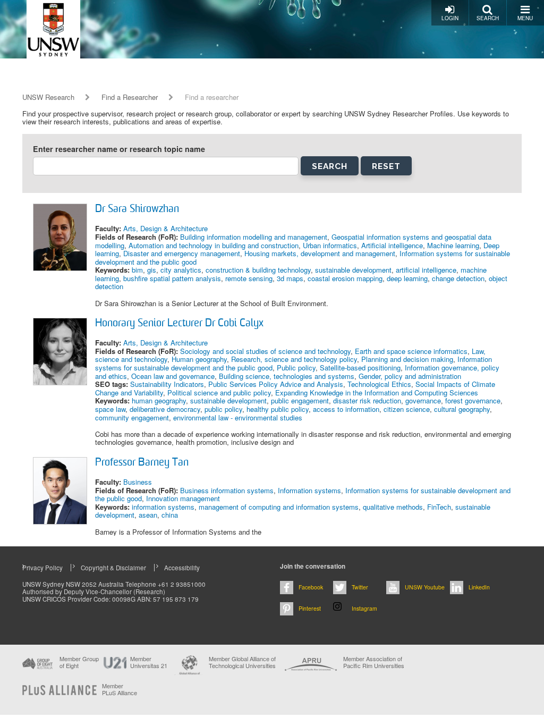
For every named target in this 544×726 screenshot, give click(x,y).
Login (449, 18)
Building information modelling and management (253, 237)
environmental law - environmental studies (237, 417)
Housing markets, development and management (319, 253)
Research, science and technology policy (294, 359)
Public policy (296, 367)
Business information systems (227, 490)
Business (137, 482)
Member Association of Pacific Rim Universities (373, 662)
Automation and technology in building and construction (214, 245)
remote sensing (249, 278)
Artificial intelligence (392, 245)
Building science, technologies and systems (286, 376)
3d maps (290, 278)
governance (423, 400)
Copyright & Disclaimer (113, 567)
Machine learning (453, 245)
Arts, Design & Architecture (165, 228)
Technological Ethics (379, 384)
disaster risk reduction (367, 400)
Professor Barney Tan (142, 463)
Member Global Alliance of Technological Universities (242, 662)
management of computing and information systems (279, 507)
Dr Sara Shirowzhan (137, 209)
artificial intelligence (426, 270)
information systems (163, 507)
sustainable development (353, 270)
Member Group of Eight (79, 662)
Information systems (309, 490)
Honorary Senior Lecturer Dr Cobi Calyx (179, 323)
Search (488, 18)
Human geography (199, 359)
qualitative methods (393, 507)
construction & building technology (258, 270)
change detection (458, 278)
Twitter (360, 587)
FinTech (439, 507)
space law (110, 409)
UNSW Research (48, 97)
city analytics (180, 270)
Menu (525, 18)
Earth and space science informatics (411, 351)
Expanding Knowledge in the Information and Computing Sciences (376, 392)
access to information (346, 409)
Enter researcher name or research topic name (119, 149)
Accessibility (182, 567)
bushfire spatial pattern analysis (172, 278)
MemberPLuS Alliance (119, 689)
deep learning (407, 278)
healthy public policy (277, 409)
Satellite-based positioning (360, 367)
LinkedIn (479, 587)
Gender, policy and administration (410, 376)
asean (148, 515)
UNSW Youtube (425, 587)
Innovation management (183, 498)
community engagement (132, 417)
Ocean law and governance (173, 376)
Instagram (364, 608)
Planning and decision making (407, 359)
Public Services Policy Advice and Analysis (275, 384)
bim (137, 270)
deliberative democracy (165, 409)
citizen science (407, 409)
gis (151, 270)
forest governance (472, 400)
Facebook (311, 587)
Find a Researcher (129, 97)
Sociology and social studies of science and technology (265, 351)
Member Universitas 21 (148, 662)
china (170, 515)
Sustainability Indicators (167, 384)
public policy (223, 409)
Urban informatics (330, 245)
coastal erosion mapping (345, 278)
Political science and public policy (219, 392)
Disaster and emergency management (181, 253)
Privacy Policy (42, 567)
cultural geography (462, 409)
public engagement (300, 400)
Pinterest (310, 608)
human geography (159, 400)
